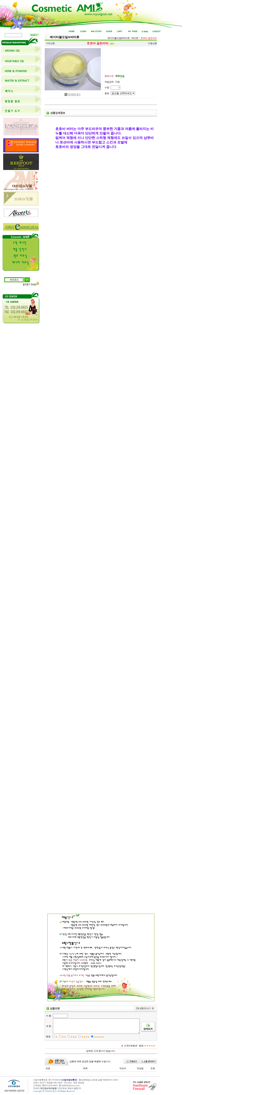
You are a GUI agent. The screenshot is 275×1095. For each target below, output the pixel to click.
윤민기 (77, 1088)
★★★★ (85, 1037)
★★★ (74, 1037)
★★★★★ (99, 1037)
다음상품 (152, 43)
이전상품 (50, 43)
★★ (64, 1037)
